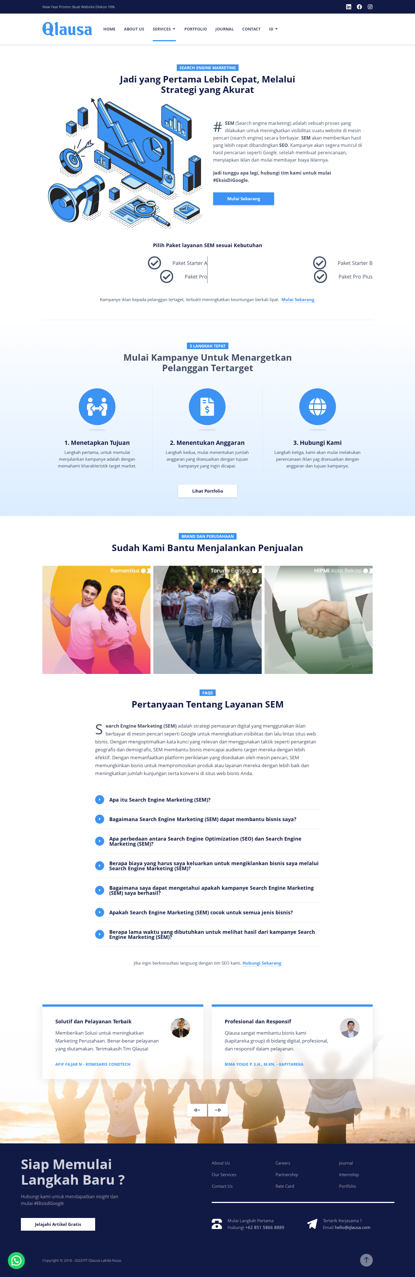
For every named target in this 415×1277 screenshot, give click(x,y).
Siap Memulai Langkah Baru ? (73, 1172)
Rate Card (285, 1186)
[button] (207, 799)
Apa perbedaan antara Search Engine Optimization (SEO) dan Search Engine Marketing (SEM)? (205, 841)
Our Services (224, 1174)
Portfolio (195, 29)
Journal (224, 29)
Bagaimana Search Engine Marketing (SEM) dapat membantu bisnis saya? (202, 819)
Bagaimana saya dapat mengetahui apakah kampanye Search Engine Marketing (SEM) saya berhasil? (211, 890)
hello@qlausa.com (352, 1227)
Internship (349, 1174)
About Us (134, 29)
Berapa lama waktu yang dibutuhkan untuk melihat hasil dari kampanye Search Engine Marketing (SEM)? (212, 934)
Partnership (287, 1174)
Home (109, 29)
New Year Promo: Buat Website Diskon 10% (78, 6)
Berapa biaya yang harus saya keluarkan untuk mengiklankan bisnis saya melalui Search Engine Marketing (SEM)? (214, 866)
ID (271, 29)
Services (162, 29)
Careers (283, 1163)
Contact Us (222, 1186)
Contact (251, 29)
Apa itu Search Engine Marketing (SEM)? (160, 799)
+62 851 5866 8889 (264, 1227)
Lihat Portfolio (207, 491)
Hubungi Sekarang (262, 963)
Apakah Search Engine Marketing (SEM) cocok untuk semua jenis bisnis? (201, 912)
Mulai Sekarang (243, 198)
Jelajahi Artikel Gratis (58, 1224)
